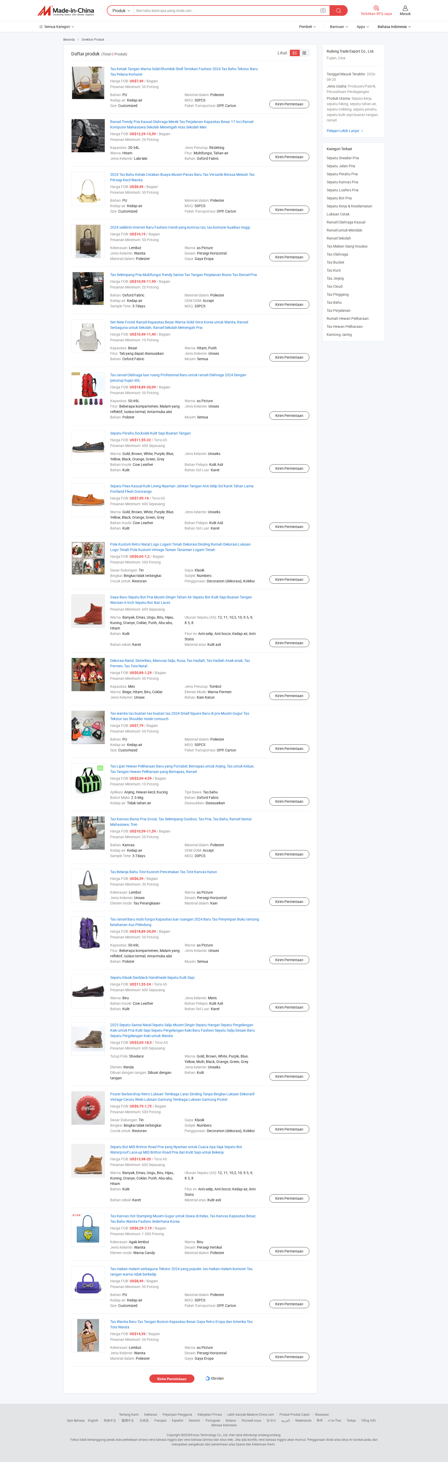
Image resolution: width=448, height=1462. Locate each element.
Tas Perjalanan (339, 310)
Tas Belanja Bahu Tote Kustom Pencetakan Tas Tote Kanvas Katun (163, 871)
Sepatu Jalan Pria (341, 165)
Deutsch (194, 1420)
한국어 (271, 1420)
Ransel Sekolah (339, 238)
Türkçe (351, 1420)
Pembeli (305, 26)
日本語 (144, 1420)
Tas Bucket (335, 262)
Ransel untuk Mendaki (344, 230)
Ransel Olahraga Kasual (346, 222)
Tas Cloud (334, 286)
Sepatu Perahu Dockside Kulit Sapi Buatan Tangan (150, 433)
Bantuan (337, 26)
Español (177, 1420)
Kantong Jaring (339, 334)
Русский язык (251, 1420)
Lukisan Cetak (338, 214)
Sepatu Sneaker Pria (343, 157)
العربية (285, 1420)
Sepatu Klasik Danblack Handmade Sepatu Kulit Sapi (152, 977)
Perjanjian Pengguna (177, 1414)
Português (213, 1420)
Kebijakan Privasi (210, 1414)
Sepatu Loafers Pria (343, 189)
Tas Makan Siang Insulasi (347, 246)
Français (160, 1420)
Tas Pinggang (338, 294)
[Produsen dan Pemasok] (65, 10)
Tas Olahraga (337, 254)
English (93, 1420)
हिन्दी (320, 1420)
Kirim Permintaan (289, 104)
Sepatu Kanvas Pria (342, 181)
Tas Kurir (334, 270)
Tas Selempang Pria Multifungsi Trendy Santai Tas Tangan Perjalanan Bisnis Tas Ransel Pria (183, 274)
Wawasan (322, 1414)
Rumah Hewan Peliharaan (348, 318)
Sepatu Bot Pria (339, 198)
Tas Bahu (334, 302)
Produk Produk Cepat (294, 1414)
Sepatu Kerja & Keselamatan (349, 206)
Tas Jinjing (335, 278)
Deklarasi (150, 1414)
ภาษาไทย (334, 1420)
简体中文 (110, 1420)
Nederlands (303, 1420)
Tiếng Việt (368, 1420)
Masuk (405, 13)
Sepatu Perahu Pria (342, 173)
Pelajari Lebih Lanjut (345, 130)
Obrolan (217, 1378)
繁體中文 (128, 1420)
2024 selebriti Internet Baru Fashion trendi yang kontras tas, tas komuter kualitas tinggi (180, 227)
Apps (361, 26)
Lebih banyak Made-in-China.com (250, 1414)
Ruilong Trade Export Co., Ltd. (350, 51)
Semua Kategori (57, 26)
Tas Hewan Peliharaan (345, 326)
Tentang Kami (129, 1414)
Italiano (231, 1420)
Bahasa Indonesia (224, 1425)
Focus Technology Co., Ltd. (209, 1435)
